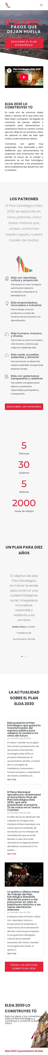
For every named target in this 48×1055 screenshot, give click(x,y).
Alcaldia (14, 738)
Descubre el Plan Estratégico (24, 43)
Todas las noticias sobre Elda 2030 (24, 967)
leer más (11, 779)
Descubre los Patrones (24, 406)
